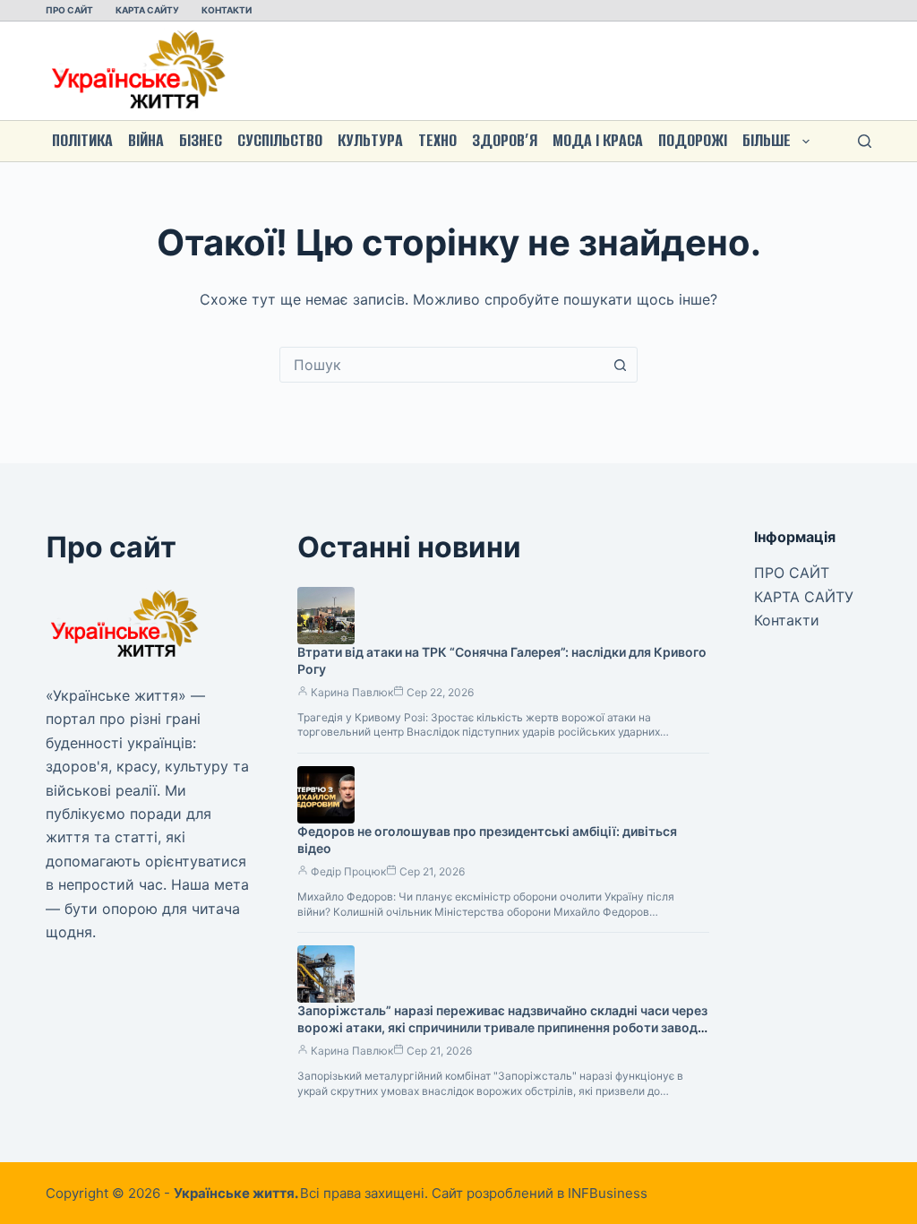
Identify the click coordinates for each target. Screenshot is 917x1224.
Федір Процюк (348, 871)
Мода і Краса (598, 140)
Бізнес (200, 140)
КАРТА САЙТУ (147, 9)
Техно (437, 140)
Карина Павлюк (352, 692)
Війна (146, 140)
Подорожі (692, 140)
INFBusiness (607, 1193)
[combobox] (441, 365)
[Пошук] (864, 141)
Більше (766, 140)
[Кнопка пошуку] (620, 365)
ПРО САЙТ (69, 9)
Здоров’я (504, 140)
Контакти (226, 9)
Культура (370, 140)
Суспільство (279, 140)
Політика (82, 140)
